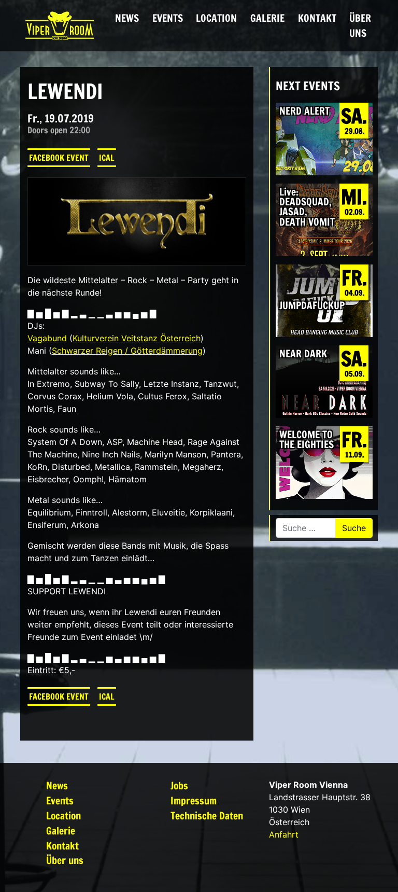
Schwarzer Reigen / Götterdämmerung (127, 350)
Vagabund (47, 338)
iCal (107, 157)
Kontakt (317, 18)
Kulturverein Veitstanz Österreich (137, 338)
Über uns (360, 25)
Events (167, 18)
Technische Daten (206, 816)
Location (216, 18)
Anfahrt (283, 834)
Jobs (179, 785)
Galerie (267, 18)
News (127, 18)
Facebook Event (59, 157)
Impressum (193, 800)
